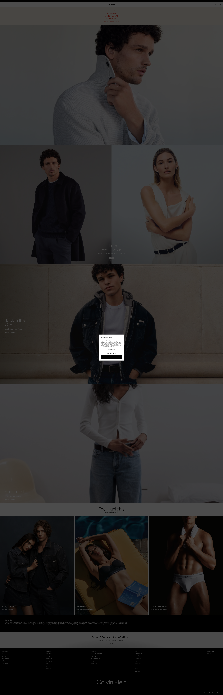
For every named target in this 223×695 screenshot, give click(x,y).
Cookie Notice (105, 346)
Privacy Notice (112, 346)
